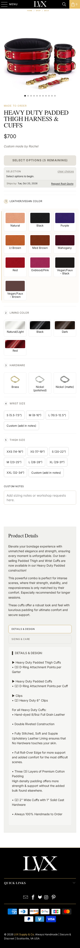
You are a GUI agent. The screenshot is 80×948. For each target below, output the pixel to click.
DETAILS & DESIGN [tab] (23, 628)
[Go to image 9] (49, 96)
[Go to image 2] (28, 96)
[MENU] (2, 4)
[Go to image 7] (43, 96)
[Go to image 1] (25, 96)
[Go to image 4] (34, 96)
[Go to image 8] (46, 96)
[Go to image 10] (52, 96)
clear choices (66, 171)
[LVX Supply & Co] (40, 4)
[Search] (64, 4)
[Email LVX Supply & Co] (26, 898)
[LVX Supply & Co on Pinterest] (54, 898)
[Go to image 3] (31, 96)
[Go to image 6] (40, 96)
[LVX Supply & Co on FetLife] (40, 898)
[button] (40, 59)
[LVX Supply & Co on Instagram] (46, 898)
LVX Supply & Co (24, 934)
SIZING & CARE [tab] (21, 639)
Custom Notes (14, 486)
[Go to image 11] (55, 96)
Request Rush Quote (62, 183)
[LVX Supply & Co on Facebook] (33, 898)
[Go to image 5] (37, 96)
